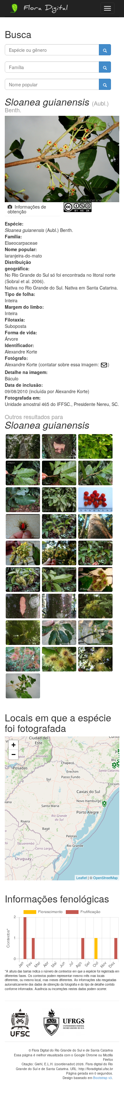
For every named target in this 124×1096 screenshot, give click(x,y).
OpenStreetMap (105, 877)
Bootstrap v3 (102, 1078)
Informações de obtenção (27, 209)
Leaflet (81, 877)
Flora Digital (44, 9)
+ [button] (13, 745)
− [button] (13, 754)
